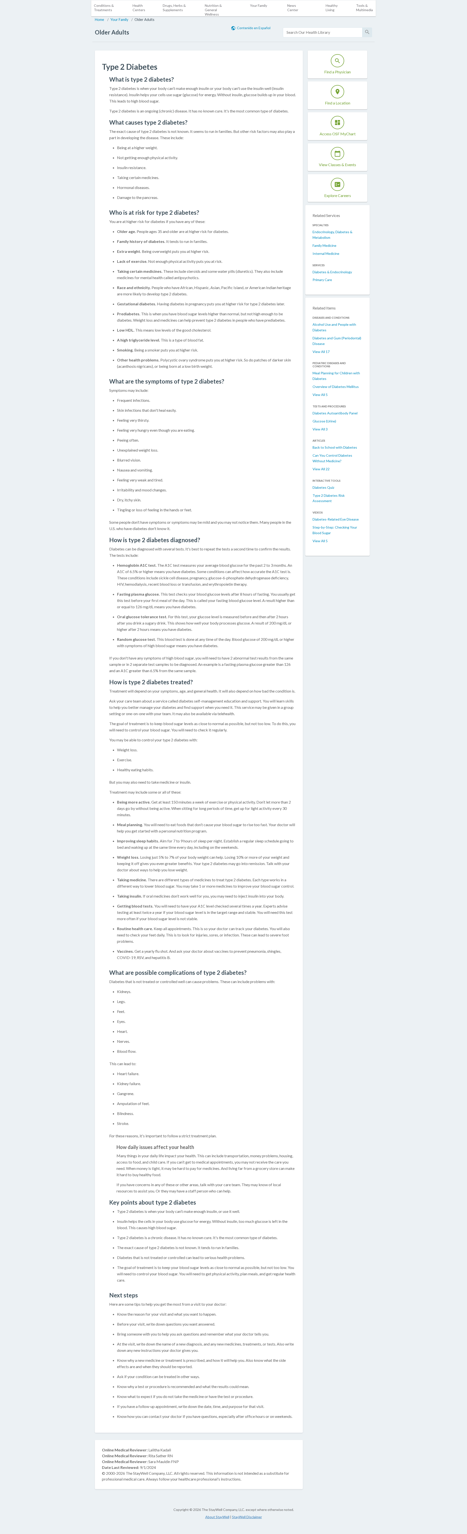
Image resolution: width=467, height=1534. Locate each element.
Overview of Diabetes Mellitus (336, 387)
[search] (322, 32)
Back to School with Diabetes (335, 447)
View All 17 (321, 352)
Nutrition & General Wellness (213, 9)
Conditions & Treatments (104, 7)
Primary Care (322, 280)
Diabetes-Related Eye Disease (336, 519)
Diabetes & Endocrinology (332, 272)
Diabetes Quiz (323, 487)
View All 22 (321, 469)
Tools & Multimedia (364, 7)
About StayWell (217, 1517)
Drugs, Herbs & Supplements (174, 7)
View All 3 (320, 429)
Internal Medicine (326, 253)
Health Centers (139, 7)
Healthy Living (332, 7)
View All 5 (320, 395)
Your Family (258, 5)
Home (99, 19)
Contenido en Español (253, 28)
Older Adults (144, 19)
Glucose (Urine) (324, 421)
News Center (292, 7)
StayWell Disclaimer (247, 1517)
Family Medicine (324, 245)
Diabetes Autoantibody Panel (335, 413)
